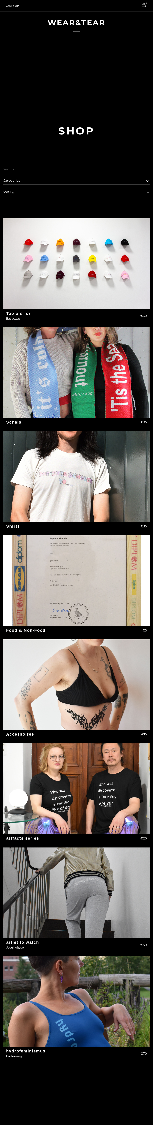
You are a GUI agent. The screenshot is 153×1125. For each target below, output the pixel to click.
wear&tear (76, 22)
